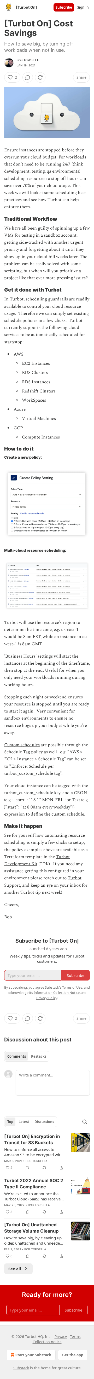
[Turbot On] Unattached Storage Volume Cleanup (31, 1228)
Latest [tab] (24, 1121)
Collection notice (47, 1341)
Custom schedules (22, 745)
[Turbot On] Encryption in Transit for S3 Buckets (32, 1139)
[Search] (84, 1121)
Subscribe (64, 7)
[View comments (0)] (27, 77)
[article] (47, 1152)
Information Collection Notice (57, 992)
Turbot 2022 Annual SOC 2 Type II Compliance (33, 1183)
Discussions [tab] (44, 1121)
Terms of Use (72, 987)
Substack (21, 1367)
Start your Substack (33, 1354)
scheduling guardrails (47, 299)
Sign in (83, 7)
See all (14, 1268)
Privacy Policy (46, 997)
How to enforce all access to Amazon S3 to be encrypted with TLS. (33, 1152)
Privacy (61, 1336)
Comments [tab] (16, 1056)
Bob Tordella (28, 60)
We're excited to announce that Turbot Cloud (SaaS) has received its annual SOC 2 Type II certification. (33, 1196)
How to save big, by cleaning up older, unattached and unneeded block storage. (33, 1240)
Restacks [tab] (38, 1056)
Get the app (72, 1354)
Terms (75, 1336)
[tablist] (26, 1056)
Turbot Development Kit (37, 860)
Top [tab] (10, 1121)
